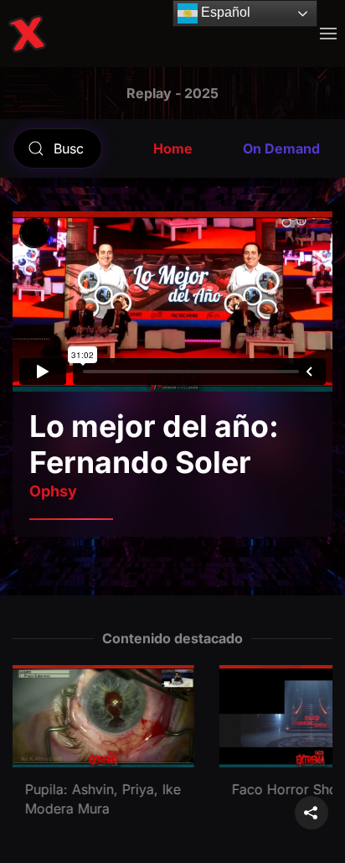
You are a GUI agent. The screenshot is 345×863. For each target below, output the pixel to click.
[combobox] (57, 148)
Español (224, 12)
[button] (328, 33)
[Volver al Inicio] (27, 33)
